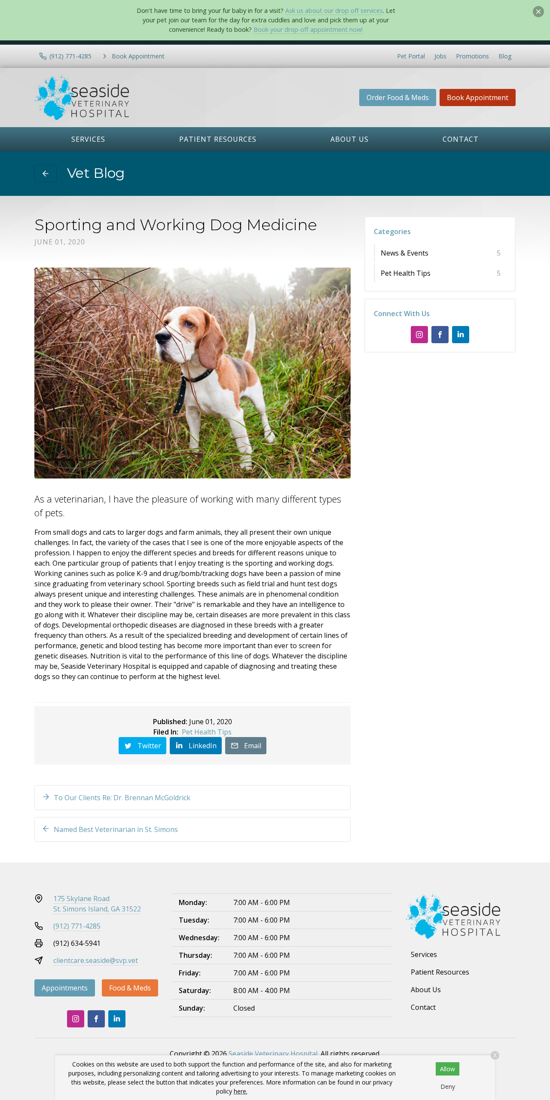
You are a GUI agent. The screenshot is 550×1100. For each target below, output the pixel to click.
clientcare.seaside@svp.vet (95, 960)
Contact (461, 139)
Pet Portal (411, 56)
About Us (349, 139)
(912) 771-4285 (77, 926)
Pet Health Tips (207, 732)
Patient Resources (218, 139)
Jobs (440, 56)
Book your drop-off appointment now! (308, 29)
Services (88, 139)
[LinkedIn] (460, 334)
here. (241, 1091)
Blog (504, 56)
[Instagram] (419, 334)
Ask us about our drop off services (334, 10)
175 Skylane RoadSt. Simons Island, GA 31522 (97, 904)
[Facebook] (440, 334)
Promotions (472, 56)
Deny (447, 1086)
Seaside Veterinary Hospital (273, 1053)
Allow (447, 1069)
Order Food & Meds (398, 97)
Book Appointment (477, 97)
